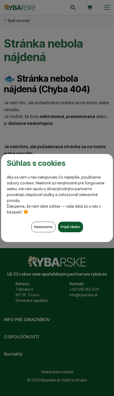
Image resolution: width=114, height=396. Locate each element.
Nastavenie (43, 227)
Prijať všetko (70, 227)
